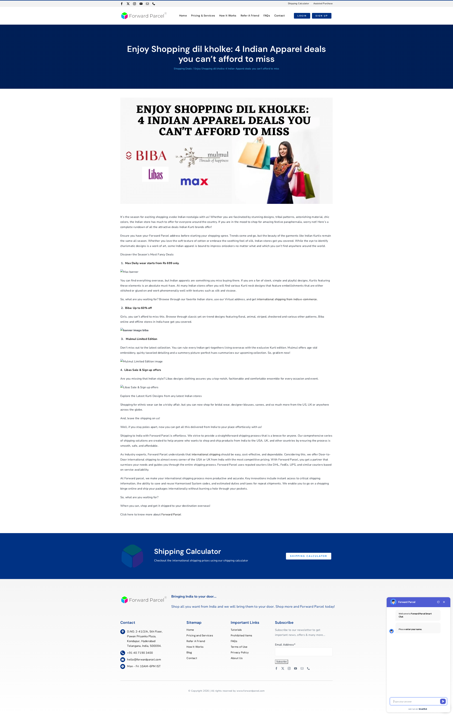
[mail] (147, 3)
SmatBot (423, 709)
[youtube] (141, 3)
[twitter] (128, 3)
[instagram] (134, 3)
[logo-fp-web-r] (143, 13)
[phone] (153, 3)
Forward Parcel (406, 601)
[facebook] (121, 3)
